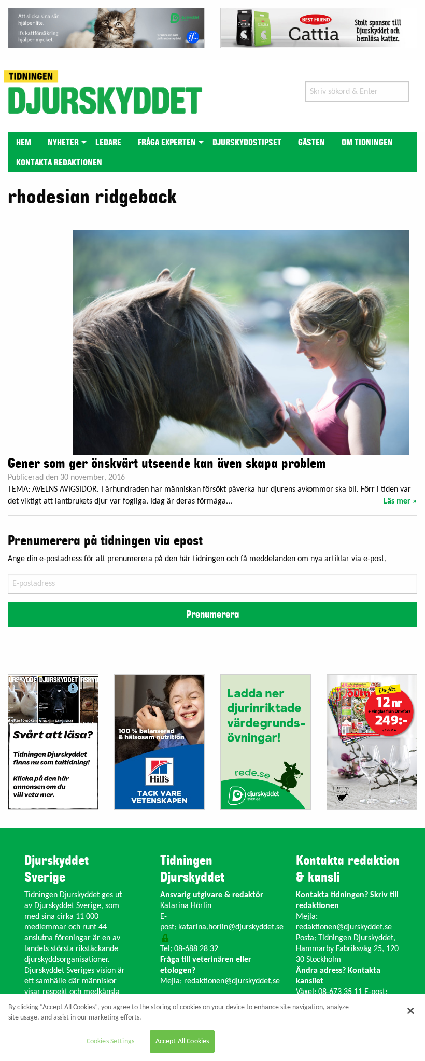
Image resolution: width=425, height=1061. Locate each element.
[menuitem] (23, 142)
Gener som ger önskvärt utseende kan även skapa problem (167, 463)
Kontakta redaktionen (59, 162)
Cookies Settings (110, 1041)
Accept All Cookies (182, 1041)
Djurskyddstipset (246, 142)
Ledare (108, 142)
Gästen (311, 142)
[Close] (410, 1010)
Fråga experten (167, 142)
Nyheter (63, 142)
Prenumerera (212, 614)
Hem (23, 142)
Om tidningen (367, 142)
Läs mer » (400, 501)
